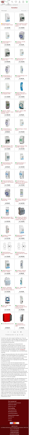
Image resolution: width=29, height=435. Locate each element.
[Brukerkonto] (19, 1)
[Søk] (12, 1)
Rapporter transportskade (14, 402)
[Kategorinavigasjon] (23, 1)
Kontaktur (15, 4)
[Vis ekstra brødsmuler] (19, 5)
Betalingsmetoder (12, 411)
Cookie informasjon (14, 432)
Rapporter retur (12, 406)
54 (19, 334)
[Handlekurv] (26, 1)
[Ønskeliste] (15, 1)
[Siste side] (20, 332)
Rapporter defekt (12, 404)
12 (15, 334)
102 (22, 334)
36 (17, 334)
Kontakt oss (11, 416)
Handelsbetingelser (13, 413)
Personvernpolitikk (14, 430)
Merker (10, 420)
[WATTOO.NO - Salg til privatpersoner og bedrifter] (3, 1)
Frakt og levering (12, 409)
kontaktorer (22, 349)
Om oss (10, 418)
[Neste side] (17, 332)
